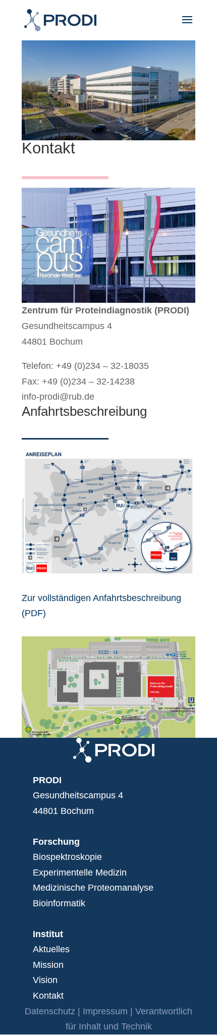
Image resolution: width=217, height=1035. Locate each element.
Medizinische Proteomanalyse (93, 888)
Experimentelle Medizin (80, 872)
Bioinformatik (59, 903)
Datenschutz (50, 1011)
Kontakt (48, 996)
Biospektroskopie (67, 857)
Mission (48, 965)
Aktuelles (51, 949)
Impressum (105, 1011)
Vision (45, 980)
